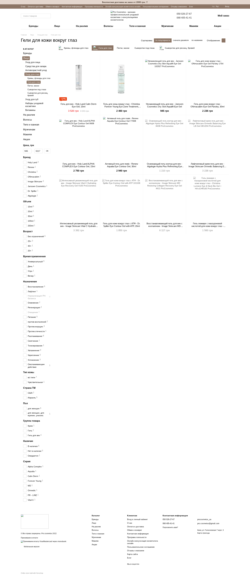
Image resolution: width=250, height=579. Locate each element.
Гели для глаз (33, 82)
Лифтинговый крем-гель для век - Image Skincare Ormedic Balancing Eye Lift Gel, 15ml (207, 166)
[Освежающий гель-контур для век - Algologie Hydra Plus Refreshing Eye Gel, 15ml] (164, 138)
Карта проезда (203, 533)
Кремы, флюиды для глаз (38, 78)
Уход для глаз (32, 74)
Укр (213, 6)
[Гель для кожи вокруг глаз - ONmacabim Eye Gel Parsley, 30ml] (207, 79)
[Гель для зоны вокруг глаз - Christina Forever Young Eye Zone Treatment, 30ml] (121, 79)
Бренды (33, 26)
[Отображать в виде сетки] (223, 40)
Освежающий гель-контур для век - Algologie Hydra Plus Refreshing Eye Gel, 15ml (164, 166)
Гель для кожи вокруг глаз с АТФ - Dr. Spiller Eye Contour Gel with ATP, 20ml (121, 224)
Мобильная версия (31, 547)
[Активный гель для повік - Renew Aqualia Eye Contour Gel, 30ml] (121, 138)
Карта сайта (132, 554)
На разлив (82, 26)
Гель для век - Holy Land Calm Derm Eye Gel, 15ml (78, 105)
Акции (217, 26)
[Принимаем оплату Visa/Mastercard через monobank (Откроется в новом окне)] (43, 541)
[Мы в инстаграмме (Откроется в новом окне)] (204, 6)
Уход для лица (32, 62)
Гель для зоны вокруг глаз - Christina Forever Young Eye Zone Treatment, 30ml (121, 106)
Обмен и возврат (52, 7)
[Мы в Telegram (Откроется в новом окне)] (208, 6)
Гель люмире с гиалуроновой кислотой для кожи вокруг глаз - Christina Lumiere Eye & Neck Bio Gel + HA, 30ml (208, 227)
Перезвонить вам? (170, 527)
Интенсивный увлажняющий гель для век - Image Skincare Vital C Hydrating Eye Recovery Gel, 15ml (78, 226)
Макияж (193, 26)
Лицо (57, 26)
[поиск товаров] (48, 16)
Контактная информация (72, 7)
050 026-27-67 (184, 14)
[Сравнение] (199, 16)
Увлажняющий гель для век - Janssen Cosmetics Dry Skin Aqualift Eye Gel (164, 105)
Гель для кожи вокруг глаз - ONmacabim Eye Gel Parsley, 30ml (207, 105)
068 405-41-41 (184, 17)
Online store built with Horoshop (32, 573)
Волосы (108, 26)
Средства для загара (35, 66)
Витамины (30, 110)
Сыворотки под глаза (36, 89)
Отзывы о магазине (179, 7)
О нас (23, 7)
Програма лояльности (94, 7)
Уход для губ (31, 99)
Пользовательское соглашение (156, 7)
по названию (197, 40)
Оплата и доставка (35, 7)
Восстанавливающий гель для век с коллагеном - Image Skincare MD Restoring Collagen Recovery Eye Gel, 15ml (164, 227)
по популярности (162, 40)
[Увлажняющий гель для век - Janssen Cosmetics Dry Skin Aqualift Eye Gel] (164, 79)
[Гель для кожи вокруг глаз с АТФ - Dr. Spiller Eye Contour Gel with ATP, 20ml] (121, 198)
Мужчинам (167, 26)
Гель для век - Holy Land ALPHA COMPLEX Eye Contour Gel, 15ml (78, 165)
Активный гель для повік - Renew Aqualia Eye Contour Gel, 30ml (121, 165)
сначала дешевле (181, 40)
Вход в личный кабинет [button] (137, 519)
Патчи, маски (33, 86)
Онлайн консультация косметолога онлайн (122, 7)
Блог (191, 7)
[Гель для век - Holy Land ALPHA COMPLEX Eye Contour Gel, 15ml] (78, 138)
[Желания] (206, 16)
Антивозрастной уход (36, 70)
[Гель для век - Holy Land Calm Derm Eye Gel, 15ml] (78, 79)
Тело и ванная (137, 26)
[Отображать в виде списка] (227, 40)
